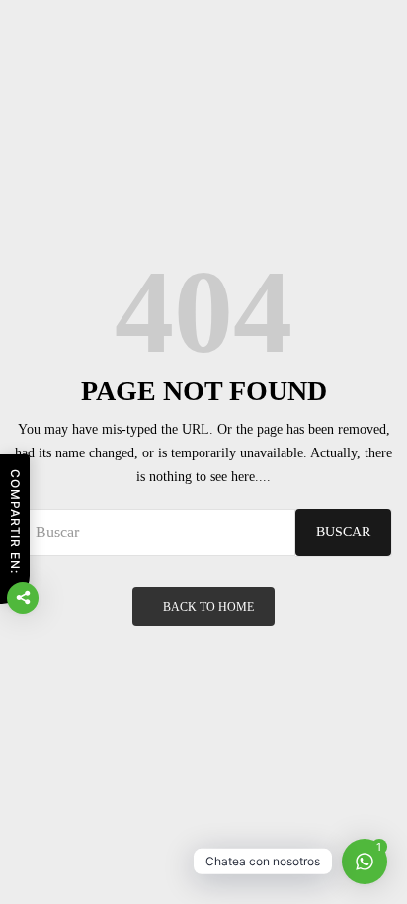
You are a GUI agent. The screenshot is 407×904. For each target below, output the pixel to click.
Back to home (208, 607)
